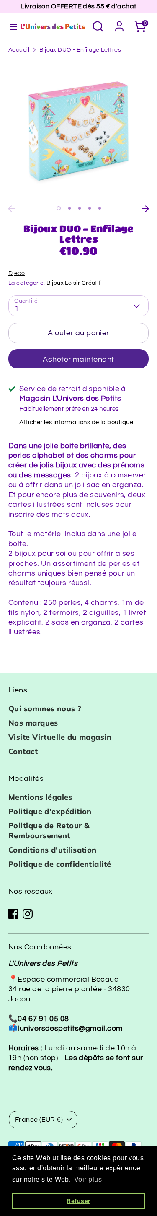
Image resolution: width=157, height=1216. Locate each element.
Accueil (18, 50)
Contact (23, 751)
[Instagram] (28, 914)
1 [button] (59, 208)
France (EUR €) (39, 1119)
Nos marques (33, 723)
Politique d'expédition (50, 811)
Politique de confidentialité (59, 864)
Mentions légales (40, 797)
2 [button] (69, 208)
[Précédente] (11, 209)
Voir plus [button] (88, 1179)
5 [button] (99, 208)
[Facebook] (13, 914)
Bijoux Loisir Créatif (73, 283)
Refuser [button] (78, 1201)
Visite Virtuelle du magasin (59, 737)
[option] (78, 131)
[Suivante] (145, 209)
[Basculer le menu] (9, 26)
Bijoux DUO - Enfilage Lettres (80, 50)
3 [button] (79, 208)
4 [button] (89, 208)
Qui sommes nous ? (45, 708)
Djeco (16, 273)
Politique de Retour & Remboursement (49, 830)
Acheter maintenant (78, 359)
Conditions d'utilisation (52, 850)
